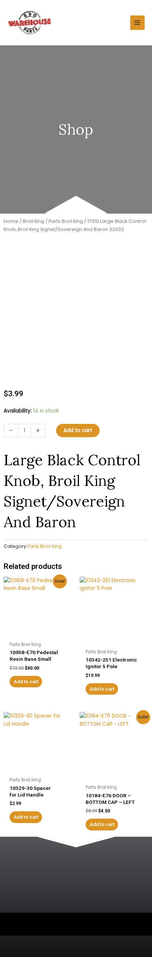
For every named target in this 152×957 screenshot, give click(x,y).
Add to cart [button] (26, 681)
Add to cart (77, 430)
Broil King (33, 221)
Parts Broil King (66, 221)
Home (11, 221)
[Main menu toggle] (137, 22)
